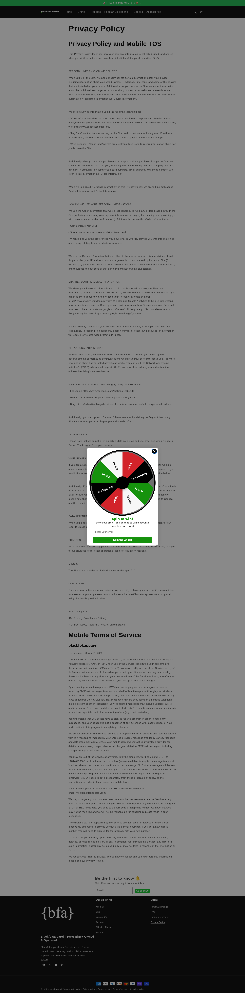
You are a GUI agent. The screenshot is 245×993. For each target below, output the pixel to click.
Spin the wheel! (122, 539)
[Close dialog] (154, 451)
